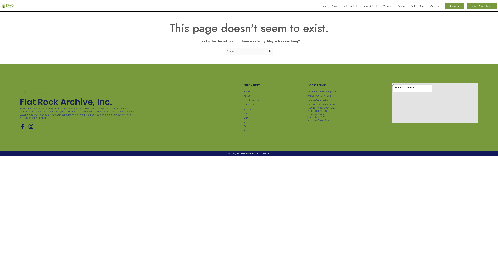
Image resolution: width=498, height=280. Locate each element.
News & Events (370, 6)
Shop (422, 6)
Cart (413, 6)
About (335, 6)
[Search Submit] (270, 51)
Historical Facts (350, 6)
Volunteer (388, 6)
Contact (402, 6)
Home (323, 6)
